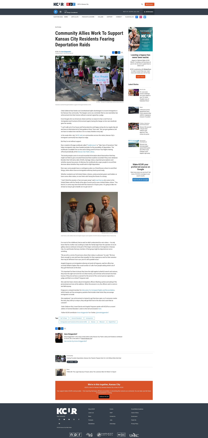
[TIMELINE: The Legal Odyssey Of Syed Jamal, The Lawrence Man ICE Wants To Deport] (60, 372)
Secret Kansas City (86, 338)
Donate (150, 4)
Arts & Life (74, 17)
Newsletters (91, 423)
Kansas (93, 322)
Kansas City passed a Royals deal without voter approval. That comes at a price (145, 130)
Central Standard (77, 318)
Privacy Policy (134, 423)
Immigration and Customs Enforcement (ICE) (74, 322)
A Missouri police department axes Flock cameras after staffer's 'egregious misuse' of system (145, 113)
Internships (112, 423)
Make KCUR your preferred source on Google (140, 167)
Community (70, 355)
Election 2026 (58, 17)
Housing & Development (143, 141)
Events (111, 409)
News (66, 17)
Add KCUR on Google (140, 180)
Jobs (111, 420)
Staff (111, 412)
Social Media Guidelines (137, 409)
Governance (134, 416)
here (99, 309)
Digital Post (112, 322)
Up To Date (58, 27)
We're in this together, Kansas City (104, 384)
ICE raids (80, 135)
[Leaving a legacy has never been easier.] (140, 39)
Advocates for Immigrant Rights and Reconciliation (98, 290)
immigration (89, 318)
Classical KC (129, 17)
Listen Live (91, 412)
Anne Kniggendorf (66, 51)
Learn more (140, 77)
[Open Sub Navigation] (69, 17)
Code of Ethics (135, 412)
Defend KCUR (104, 397)
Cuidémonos (91, 145)
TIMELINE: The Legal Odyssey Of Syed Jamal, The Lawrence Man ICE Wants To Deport (91, 372)
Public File (133, 420)
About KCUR (91, 409)
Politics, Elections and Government (145, 124)
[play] (55, 12)
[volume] (60, 12)
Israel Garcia (99, 180)
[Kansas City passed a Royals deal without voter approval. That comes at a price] (133, 126)
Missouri (102, 322)
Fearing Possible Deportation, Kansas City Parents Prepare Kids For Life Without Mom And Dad (94, 358)
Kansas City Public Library (86, 152)
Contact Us (112, 416)
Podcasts (90, 420)
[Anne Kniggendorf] (59, 338)
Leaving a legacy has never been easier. (140, 56)
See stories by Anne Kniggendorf (75, 341)
